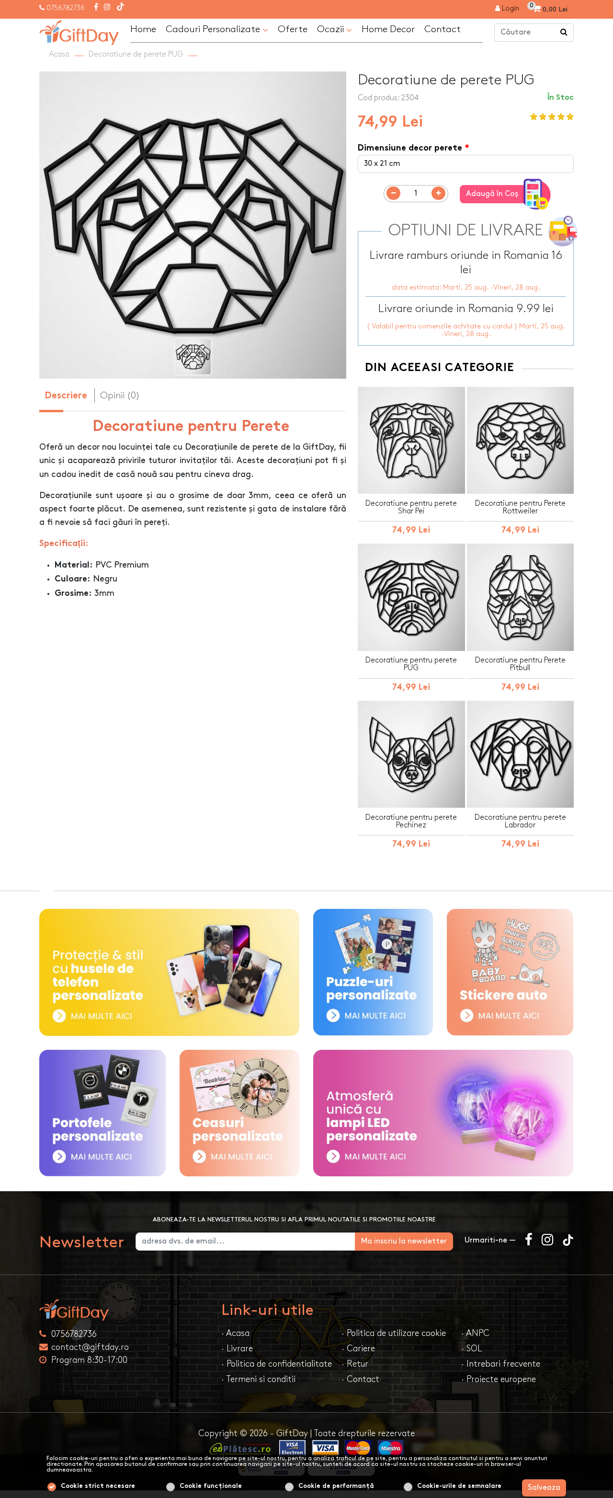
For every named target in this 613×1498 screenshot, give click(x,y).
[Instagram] (107, 7)
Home (143, 29)
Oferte (292, 29)
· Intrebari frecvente (500, 1364)
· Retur (354, 1364)
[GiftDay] (124, 1310)
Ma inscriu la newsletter (404, 1241)
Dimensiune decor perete (410, 148)
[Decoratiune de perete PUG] (79, 31)
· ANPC (475, 1333)
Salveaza (544, 1487)
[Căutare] (564, 32)
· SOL (471, 1349)
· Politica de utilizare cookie (393, 1333)
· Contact (360, 1379)
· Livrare (237, 1349)
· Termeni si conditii (258, 1379)
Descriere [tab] (66, 396)
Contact (442, 29)
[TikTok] (120, 7)
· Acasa (235, 1333)
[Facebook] (96, 7)
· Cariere (358, 1349)
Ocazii (331, 29)
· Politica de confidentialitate (276, 1364)
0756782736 (65, 8)
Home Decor (388, 29)
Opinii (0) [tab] (120, 395)
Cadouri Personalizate (214, 29)
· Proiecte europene (498, 1379)
